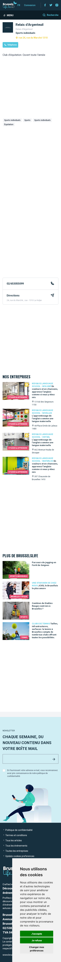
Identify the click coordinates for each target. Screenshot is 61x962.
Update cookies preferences (19, 856)
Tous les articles (13, 840)
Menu (10, 15)
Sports (27, 120)
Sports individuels (12, 120)
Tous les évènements (16, 845)
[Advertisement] (30, 161)
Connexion (29, 5)
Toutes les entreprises (16, 851)
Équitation (8, 124)
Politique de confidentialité (19, 830)
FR (18, 5)
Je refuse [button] (37, 940)
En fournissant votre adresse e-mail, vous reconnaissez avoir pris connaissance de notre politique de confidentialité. (32, 773)
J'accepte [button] (36, 933)
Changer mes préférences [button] (36, 949)
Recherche (52, 15)
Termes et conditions (16, 835)
